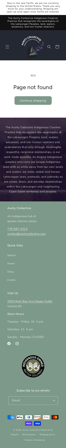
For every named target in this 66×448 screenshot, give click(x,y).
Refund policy (29, 434)
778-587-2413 (17, 229)
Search (11, 255)
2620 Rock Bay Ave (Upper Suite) (29, 301)
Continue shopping (33, 100)
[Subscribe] (54, 400)
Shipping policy (47, 434)
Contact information (35, 440)
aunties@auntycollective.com (26, 234)
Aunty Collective (31, 430)
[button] (7, 47)
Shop (10, 271)
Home (11, 263)
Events (11, 280)
